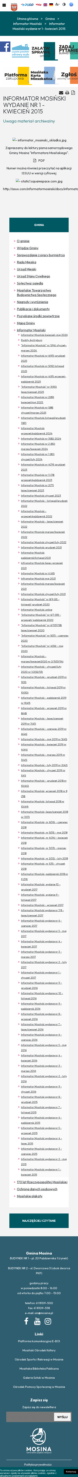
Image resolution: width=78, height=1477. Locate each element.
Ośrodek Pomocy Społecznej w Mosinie (39, 1387)
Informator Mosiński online (36, 609)
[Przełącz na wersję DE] (51, 4)
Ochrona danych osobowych (37, 1189)
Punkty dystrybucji (31, 340)
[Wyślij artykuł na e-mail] (61, 92)
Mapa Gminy (26, 323)
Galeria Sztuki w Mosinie (39, 1378)
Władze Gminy (27, 248)
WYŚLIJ (62, 1417)
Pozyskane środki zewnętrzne (38, 316)
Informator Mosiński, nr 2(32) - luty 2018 (44, 858)
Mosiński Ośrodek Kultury (39, 1350)
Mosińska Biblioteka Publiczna (39, 1368)
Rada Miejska (26, 262)
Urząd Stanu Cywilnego (33, 276)
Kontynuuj (71, 1471)
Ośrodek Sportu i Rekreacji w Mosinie (39, 1359)
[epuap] (27, 4)
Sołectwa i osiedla (30, 283)
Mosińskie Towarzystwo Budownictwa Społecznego (36, 292)
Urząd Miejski (26, 269)
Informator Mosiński (31, 330)
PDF (41, 160)
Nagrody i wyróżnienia (32, 302)
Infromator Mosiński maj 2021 (38, 578)
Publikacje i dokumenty (33, 309)
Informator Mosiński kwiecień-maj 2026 (44, 334)
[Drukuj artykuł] (67, 92)
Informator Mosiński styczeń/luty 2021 (43, 594)
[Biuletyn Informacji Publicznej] (38, 4)
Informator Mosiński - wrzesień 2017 (42, 905)
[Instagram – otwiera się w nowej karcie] (48, 1320)
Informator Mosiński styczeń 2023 (41, 495)
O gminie (23, 241)
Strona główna (27, 19)
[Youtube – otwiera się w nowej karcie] (37, 1320)
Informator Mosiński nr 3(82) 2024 (41, 438)
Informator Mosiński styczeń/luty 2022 (43, 542)
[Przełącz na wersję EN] (45, 4)
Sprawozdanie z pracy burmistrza (41, 255)
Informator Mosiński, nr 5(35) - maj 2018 (44, 832)
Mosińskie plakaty (29, 1196)
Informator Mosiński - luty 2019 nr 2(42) (44, 765)
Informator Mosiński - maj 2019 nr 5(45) (44, 739)
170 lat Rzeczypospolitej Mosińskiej (42, 1182)
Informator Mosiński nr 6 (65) (38, 573)
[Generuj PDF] (73, 92)
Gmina (50, 19)
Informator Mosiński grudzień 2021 (41, 547)
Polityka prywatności (38, 1464)
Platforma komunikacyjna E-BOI (39, 1341)
